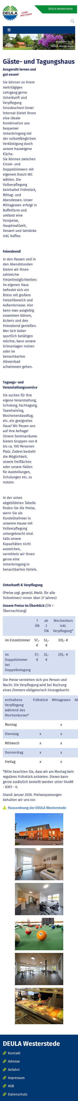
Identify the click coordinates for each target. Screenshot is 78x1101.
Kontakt (14, 1053)
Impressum (16, 1078)
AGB (11, 1086)
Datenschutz (17, 1094)
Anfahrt (14, 1070)
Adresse (14, 1061)
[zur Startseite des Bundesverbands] (17, 13)
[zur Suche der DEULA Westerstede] (72, 21)
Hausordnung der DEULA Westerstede (37, 808)
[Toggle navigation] (8, 29)
